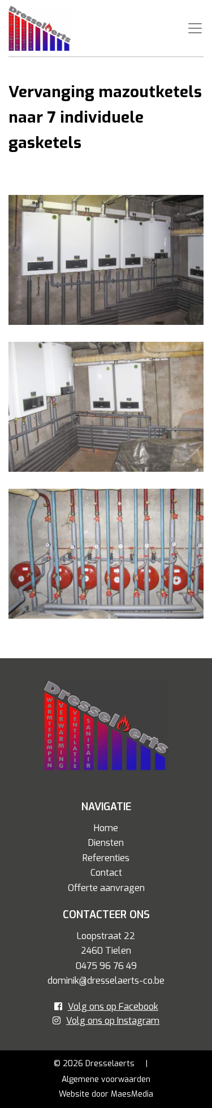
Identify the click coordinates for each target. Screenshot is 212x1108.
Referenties (106, 858)
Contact (106, 873)
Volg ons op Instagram (112, 1021)
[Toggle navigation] (195, 28)
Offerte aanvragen (106, 888)
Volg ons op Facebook (113, 1007)
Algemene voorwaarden (106, 1079)
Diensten (106, 843)
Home (106, 828)
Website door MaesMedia (106, 1094)
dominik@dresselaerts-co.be (106, 981)
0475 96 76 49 (106, 966)
